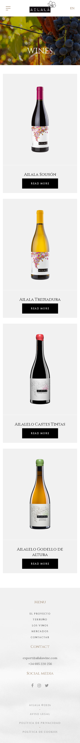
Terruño (40, 619)
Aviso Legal (40, 714)
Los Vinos (40, 625)
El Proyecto (40, 613)
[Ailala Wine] (40, 8)
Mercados (40, 631)
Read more (40, 183)
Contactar (40, 637)
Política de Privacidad (40, 723)
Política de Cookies (40, 732)
